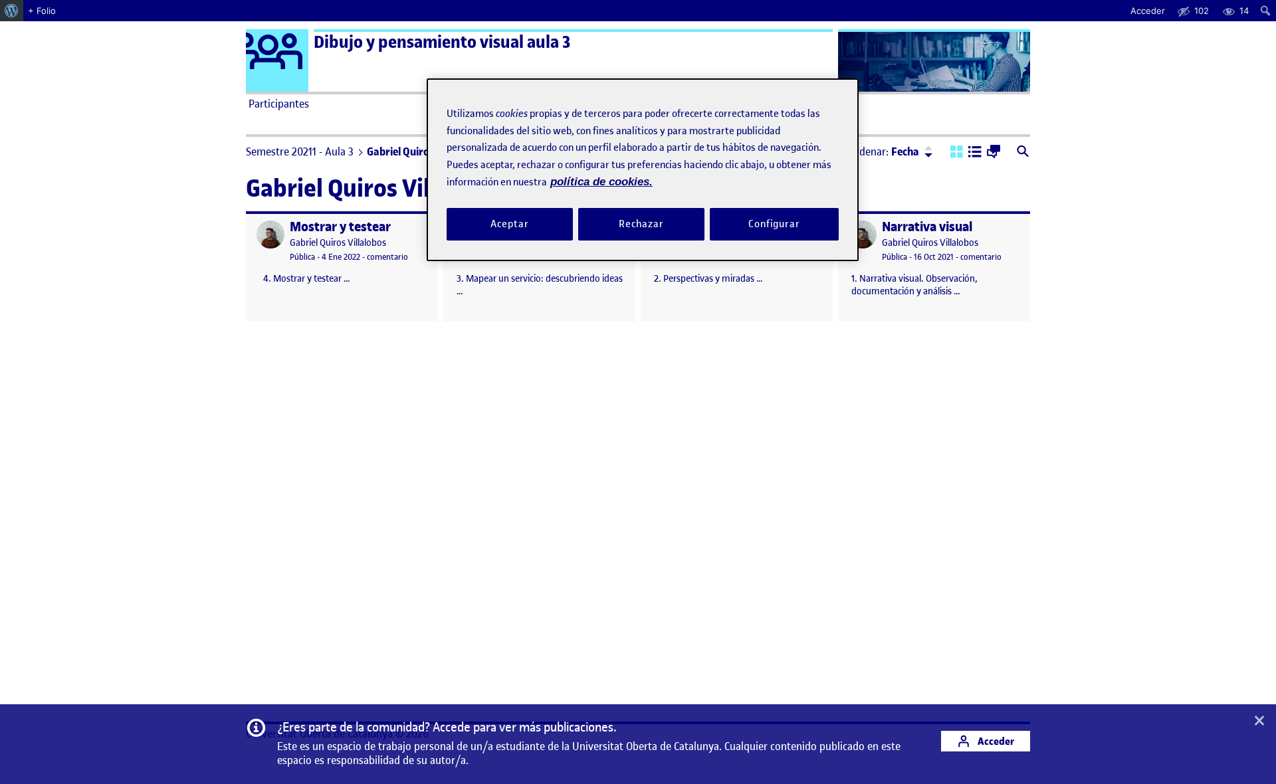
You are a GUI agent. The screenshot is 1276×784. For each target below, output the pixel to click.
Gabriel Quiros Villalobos (338, 243)
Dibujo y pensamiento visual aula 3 (442, 42)
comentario (387, 256)
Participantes (279, 103)
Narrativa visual (927, 227)
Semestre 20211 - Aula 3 (300, 151)
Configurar (774, 224)
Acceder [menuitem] (1147, 10)
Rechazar (641, 224)
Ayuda (789, 103)
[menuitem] (11, 10)
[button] (956, 153)
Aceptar (509, 224)
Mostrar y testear (340, 227)
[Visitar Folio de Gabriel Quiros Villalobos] (270, 234)
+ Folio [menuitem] (42, 10)
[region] (643, 169)
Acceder (995, 741)
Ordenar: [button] (884, 151)
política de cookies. (601, 181)
